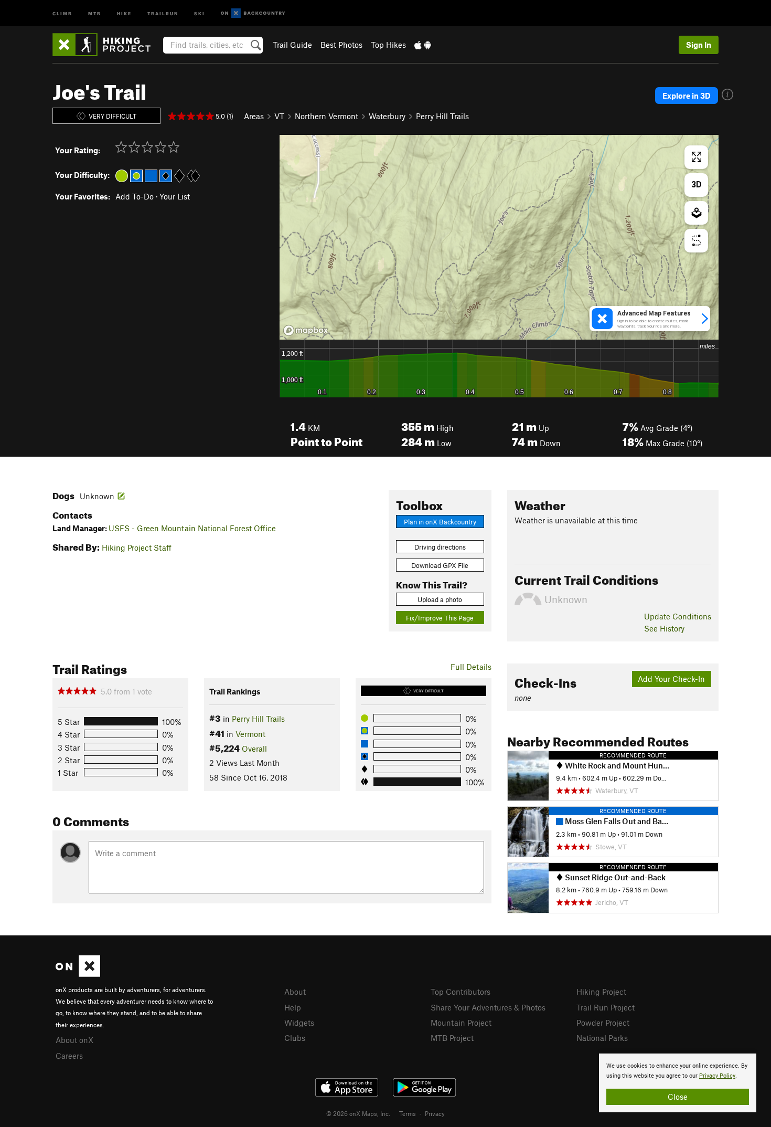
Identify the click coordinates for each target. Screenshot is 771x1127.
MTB (94, 12)
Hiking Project (601, 991)
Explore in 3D (686, 95)
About (295, 991)
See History (664, 628)
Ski (199, 12)
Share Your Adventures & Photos (488, 1007)
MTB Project (452, 1037)
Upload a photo (439, 599)
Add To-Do (134, 196)
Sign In (698, 44)
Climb (62, 12)
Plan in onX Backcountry (440, 522)
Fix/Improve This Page (440, 618)
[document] (677, 1083)
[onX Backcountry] (253, 13)
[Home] (106, 44)
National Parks (602, 1037)
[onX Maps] (78, 973)
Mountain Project (461, 1022)
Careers (69, 1055)
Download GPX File (439, 565)
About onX (74, 1040)
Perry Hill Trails (442, 116)
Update (677, 616)
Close (678, 1096)
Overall (254, 748)
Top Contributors (460, 991)
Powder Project (602, 1022)
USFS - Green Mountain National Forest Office (192, 528)
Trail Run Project (605, 1007)
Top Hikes (388, 44)
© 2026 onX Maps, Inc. (358, 1113)
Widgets (299, 1022)
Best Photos (341, 44)
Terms (407, 1113)
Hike (124, 12)
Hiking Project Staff (137, 547)
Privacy (435, 1113)
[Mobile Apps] (422, 44)
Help (292, 1007)
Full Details (471, 666)
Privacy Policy (717, 1075)
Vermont (250, 734)
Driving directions (440, 547)
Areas (254, 116)
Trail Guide (292, 44)
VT (279, 116)
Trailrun (162, 12)
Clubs (294, 1037)
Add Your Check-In (671, 678)
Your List (174, 196)
